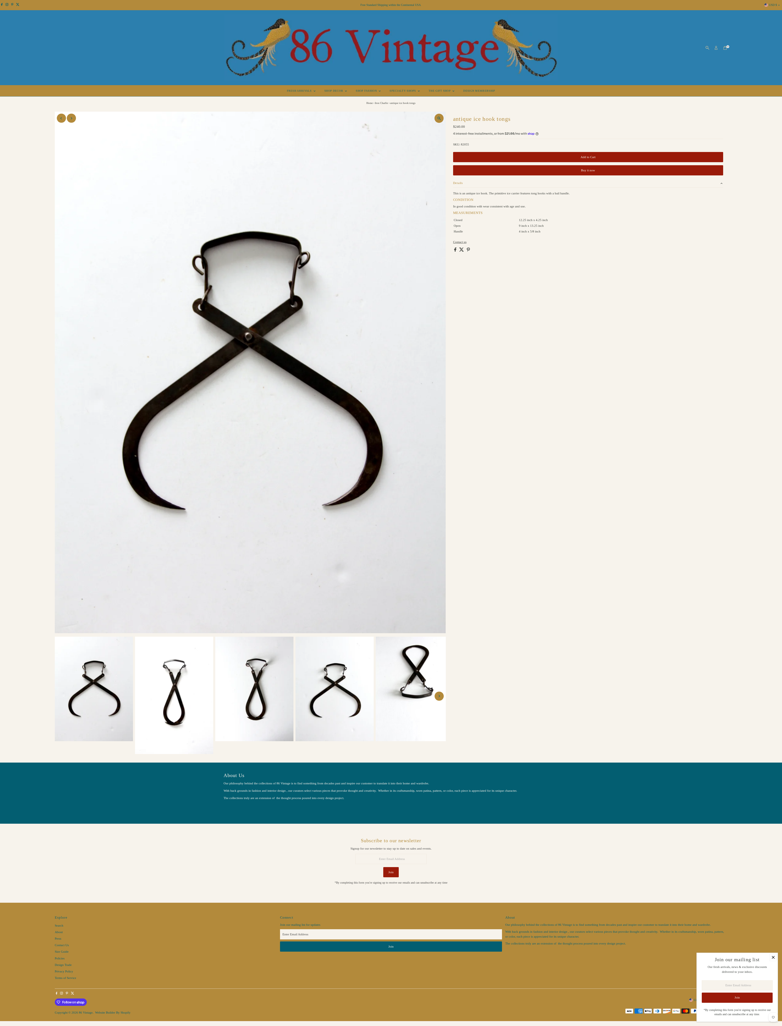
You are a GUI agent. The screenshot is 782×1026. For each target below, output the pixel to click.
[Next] (71, 118)
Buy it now (588, 170)
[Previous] (61, 118)
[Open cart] (725, 48)
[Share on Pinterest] (468, 250)
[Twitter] (17, 5)
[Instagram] (6, 5)
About (59, 932)
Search (59, 925)
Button (232, 808)
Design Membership (479, 90)
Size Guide (62, 951)
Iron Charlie (381, 103)
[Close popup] (773, 957)
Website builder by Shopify (113, 1012)
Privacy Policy (64, 971)
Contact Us (62, 945)
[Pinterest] (12, 5)
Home (369, 103)
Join (391, 872)
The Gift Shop (440, 90)
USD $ (773, 5)
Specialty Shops (403, 90)
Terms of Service (65, 978)
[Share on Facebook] (455, 250)
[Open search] (707, 48)
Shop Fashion (367, 90)
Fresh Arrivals (300, 90)
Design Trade (63, 965)
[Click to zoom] (439, 118)
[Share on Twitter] (462, 250)
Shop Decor (334, 90)
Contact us (460, 242)
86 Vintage (86, 1012)
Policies (60, 958)
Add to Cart (588, 157)
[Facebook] (2, 5)
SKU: (456, 144)
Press (58, 938)
